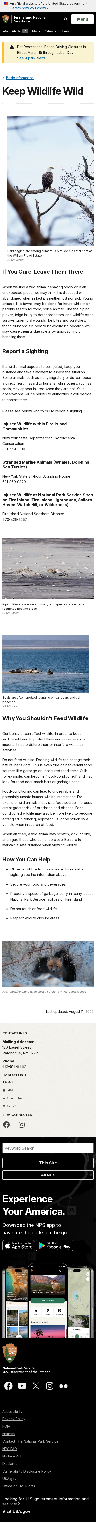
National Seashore (30, 19)
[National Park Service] (5, 19)
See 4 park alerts (31, 58)
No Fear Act (11, 1456)
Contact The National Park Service (30, 1441)
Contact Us (13, 1075)
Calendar (51, 31)
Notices (8, 1434)
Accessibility (12, 1411)
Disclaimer (10, 1463)
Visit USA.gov (16, 1511)
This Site (48, 1162)
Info (5, 31)
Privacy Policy (13, 1419)
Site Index (14, 1098)
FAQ (9, 1090)
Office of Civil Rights (18, 1486)
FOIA (6, 1426)
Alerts (19, 31)
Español (12, 1106)
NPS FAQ (9, 1449)
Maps (36, 31)
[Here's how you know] (48, 6)
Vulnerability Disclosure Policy (26, 1471)
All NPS (48, 1175)
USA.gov (9, 1479)
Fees (65, 31)
